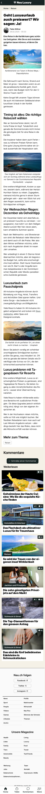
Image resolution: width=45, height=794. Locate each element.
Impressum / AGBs (31, 773)
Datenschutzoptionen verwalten (12, 776)
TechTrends (28, 754)
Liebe (5, 742)
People (6, 707)
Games (6, 715)
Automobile (7, 754)
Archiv (5, 723)
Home (5, 8)
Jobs (5, 769)
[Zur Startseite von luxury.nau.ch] (22, 2)
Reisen (13, 8)
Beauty (6, 758)
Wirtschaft (28, 707)
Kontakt (27, 769)
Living (26, 737)
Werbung (6, 766)
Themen (27, 719)
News (5, 698)
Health (5, 737)
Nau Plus (27, 711)
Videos (6, 711)
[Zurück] (1, 2)
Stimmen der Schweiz (32, 715)
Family (5, 746)
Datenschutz (8, 773)
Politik (26, 698)
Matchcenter (28, 702)
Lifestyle (6, 719)
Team (26, 766)
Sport (5, 702)
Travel (26, 750)
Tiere (5, 750)
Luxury (26, 742)
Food (26, 746)
